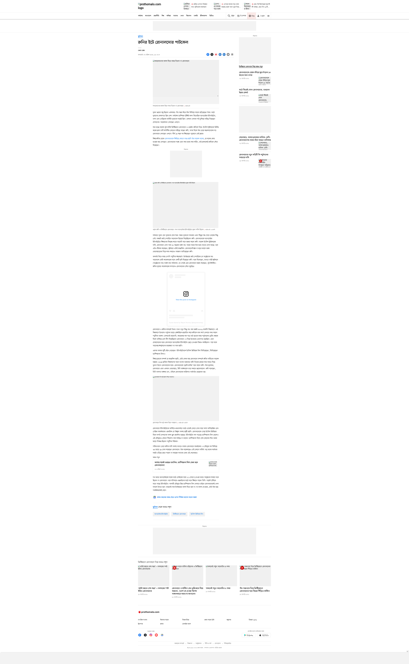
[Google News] (162, 635)
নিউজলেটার (227, 643)
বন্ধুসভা (229, 620)
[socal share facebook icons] (208, 55)
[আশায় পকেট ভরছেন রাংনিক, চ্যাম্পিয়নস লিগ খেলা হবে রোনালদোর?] (213, 464)
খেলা (182, 16)
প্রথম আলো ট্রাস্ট (209, 620)
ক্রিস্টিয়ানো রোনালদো (179, 514)
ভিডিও (212, 16)
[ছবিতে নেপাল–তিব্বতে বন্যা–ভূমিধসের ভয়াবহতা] (187, 6)
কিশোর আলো (164, 620)
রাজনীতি (156, 16)
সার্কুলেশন (199, 643)
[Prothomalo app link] (249, 635)
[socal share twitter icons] (212, 55)
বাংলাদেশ (148, 16)
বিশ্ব (163, 16)
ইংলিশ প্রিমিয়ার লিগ (197, 514)
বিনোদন (188, 16)
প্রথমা (162, 624)
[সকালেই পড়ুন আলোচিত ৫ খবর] (221, 575)
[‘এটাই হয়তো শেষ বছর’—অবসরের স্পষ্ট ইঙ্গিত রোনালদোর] (153, 575)
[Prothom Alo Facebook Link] (141, 635)
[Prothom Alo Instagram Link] (152, 635)
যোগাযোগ (218, 643)
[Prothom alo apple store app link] (264, 635)
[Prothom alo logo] (148, 612)
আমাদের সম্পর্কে (179, 643)
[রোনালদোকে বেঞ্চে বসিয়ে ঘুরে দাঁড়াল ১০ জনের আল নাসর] (265, 81)
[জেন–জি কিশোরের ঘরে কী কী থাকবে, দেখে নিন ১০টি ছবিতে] (247, 6)
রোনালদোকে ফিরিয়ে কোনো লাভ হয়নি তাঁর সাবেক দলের (184, 138)
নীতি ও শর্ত (208, 643)
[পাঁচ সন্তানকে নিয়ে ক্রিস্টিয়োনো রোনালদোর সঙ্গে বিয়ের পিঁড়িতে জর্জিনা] (255, 575)
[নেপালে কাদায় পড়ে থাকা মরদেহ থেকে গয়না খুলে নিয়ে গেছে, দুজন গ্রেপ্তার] (217, 6)
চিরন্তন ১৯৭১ (253, 620)
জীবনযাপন (203, 16)
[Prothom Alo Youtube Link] (157, 635)
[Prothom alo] (152, 6)
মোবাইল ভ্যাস (186, 624)
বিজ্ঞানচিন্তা (185, 620)
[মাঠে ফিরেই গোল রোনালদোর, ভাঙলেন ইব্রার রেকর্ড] (265, 98)
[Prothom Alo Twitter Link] (146, 635)
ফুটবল (140, 36)
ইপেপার (140, 624)
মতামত (175, 16)
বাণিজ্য (169, 16)
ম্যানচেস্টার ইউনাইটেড (161, 514)
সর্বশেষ (140, 16)
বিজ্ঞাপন (189, 643)
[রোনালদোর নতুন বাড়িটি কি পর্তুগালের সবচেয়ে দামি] (265, 163)
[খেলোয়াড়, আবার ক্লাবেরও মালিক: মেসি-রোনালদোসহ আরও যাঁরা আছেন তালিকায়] (265, 146)
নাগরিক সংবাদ (142, 620)
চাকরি (196, 16)
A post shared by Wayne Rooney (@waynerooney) (186, 322)
